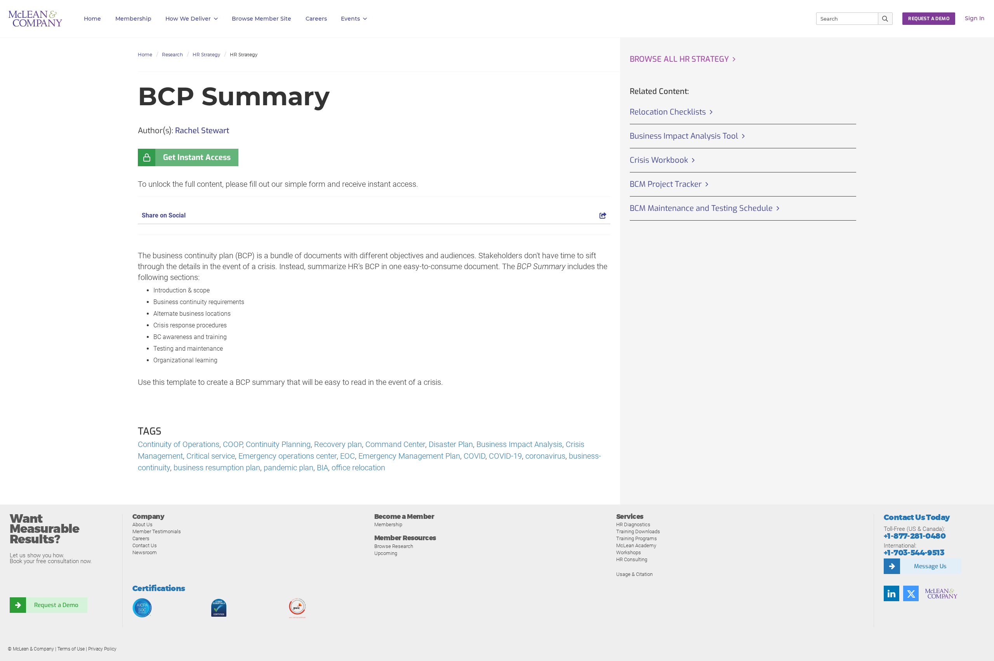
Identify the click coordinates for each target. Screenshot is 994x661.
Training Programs (636, 538)
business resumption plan (217, 467)
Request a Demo (56, 605)
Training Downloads (638, 531)
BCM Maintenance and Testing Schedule (701, 208)
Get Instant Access (197, 157)
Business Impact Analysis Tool (684, 136)
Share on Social (164, 215)
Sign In (975, 18)
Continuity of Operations (178, 444)
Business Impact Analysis (519, 444)
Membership (133, 18)
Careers (140, 538)
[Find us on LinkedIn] (891, 593)
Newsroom (144, 552)
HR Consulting (631, 559)
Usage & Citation (634, 574)
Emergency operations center (287, 456)
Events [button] (350, 18)
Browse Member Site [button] (261, 18)
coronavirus (545, 456)
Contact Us (144, 545)
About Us (142, 524)
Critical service (210, 456)
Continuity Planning (278, 444)
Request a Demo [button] (928, 19)
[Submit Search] (885, 18)
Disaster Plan (451, 444)
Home (92, 18)
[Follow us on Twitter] (911, 593)
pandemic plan (288, 467)
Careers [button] (316, 18)
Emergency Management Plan (409, 456)
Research (172, 54)
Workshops (628, 552)
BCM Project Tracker (666, 184)
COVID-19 (505, 456)
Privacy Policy (102, 649)
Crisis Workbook (659, 160)
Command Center (395, 444)
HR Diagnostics (633, 524)
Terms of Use (71, 649)
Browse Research (393, 546)
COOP (232, 444)
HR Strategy (206, 54)
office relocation (358, 467)
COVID (474, 456)
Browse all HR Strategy (679, 59)
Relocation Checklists (668, 112)
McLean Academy (636, 545)
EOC (347, 456)
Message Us (930, 566)
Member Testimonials (156, 531)
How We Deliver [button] (188, 18)
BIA (322, 467)
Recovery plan (338, 444)
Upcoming (385, 553)
